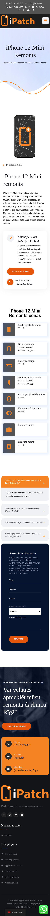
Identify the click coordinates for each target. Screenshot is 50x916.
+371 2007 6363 (16, 3)
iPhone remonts (10, 854)
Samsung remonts (11, 860)
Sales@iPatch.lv (35, 3)
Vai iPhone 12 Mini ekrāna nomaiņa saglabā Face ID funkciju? (23, 481)
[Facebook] (3, 814)
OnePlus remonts (11, 877)
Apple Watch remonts (13, 865)
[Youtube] (15, 814)
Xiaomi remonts (11, 883)
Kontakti (8, 835)
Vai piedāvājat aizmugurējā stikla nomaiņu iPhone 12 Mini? (22, 509)
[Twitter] (21, 814)
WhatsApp (40, 7)
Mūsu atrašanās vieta (20, 271)
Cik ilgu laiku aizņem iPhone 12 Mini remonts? (24, 522)
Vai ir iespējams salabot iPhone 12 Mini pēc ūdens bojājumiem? (22, 535)
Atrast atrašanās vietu (16, 726)
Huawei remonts (11, 871)
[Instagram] (9, 814)
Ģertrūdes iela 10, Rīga (26, 770)
